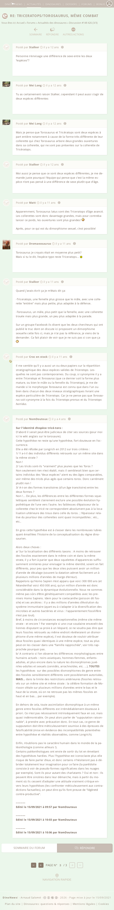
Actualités (34, 4)
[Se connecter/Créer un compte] (109, 6)
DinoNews (13, 4)
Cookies (103, 904)
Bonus (100, 4)
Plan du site (12, 904)
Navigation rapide (57, 879)
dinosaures (53, 4)
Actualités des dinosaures (52, 22)
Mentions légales (84, 904)
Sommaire (35, 34)
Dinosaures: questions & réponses (47, 904)
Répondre (52, 34)
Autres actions (73, 34)
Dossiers (71, 4)
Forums (31, 22)
